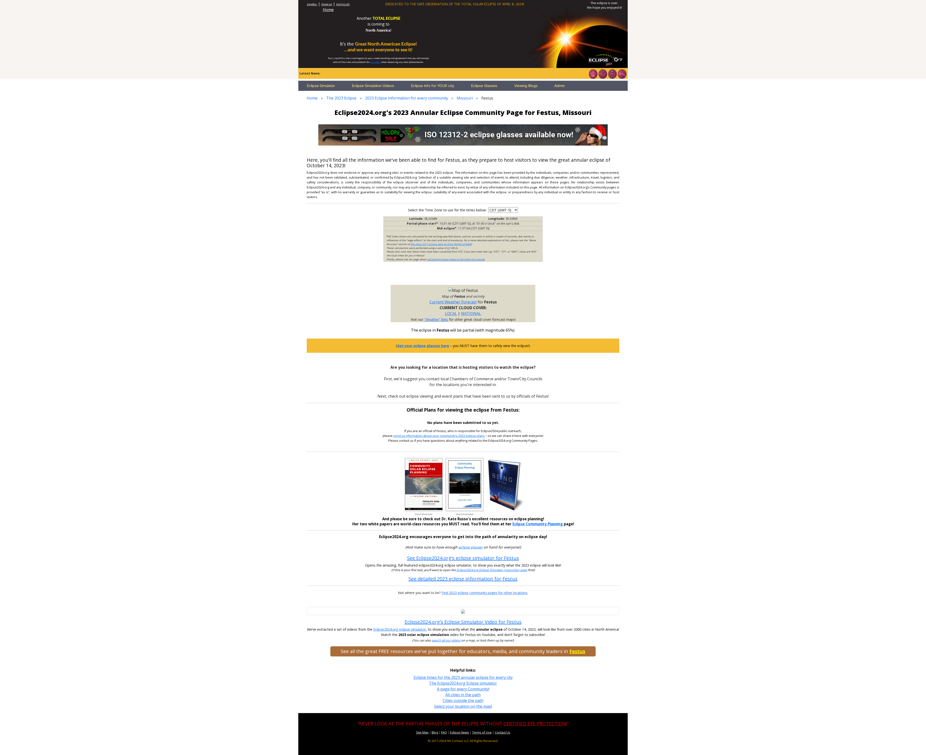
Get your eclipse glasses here (423, 345)
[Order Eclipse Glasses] (602, 73)
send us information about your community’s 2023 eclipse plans (439, 436)
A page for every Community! (463, 689)
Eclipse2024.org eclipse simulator (399, 629)
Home (328, 9)
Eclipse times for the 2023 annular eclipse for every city (463, 677)
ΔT (448, 248)
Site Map (422, 732)
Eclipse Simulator (321, 85)
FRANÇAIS (326, 4)
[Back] (621, 73)
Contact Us (502, 732)
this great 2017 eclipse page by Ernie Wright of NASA (440, 244)
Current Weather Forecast (453, 302)
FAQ (444, 732)
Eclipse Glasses (484, 85)
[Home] (593, 73)
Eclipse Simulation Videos (373, 85)
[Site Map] (612, 73)
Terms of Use (482, 732)
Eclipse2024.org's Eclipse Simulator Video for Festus (463, 622)
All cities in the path (463, 694)
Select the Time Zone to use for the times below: (447, 210)
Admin (559, 85)
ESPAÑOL (312, 4)
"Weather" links (436, 319)
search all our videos (446, 640)
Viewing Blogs (526, 85)
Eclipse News (459, 732)
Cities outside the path (463, 700)
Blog (435, 732)
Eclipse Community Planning (537, 523)
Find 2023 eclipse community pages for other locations (484, 592)
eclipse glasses (470, 547)
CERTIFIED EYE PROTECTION (535, 723)
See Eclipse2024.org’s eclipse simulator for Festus (463, 558)
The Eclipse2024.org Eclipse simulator (463, 683)
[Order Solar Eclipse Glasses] (463, 134)
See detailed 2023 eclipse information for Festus (463, 578)
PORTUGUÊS (343, 4)
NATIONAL (471, 313)
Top (915, 744)
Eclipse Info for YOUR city (432, 85)
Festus (577, 651)
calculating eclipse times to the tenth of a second (455, 259)
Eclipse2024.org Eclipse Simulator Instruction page (491, 570)
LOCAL (451, 313)
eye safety (375, 62)
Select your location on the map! (463, 706)
